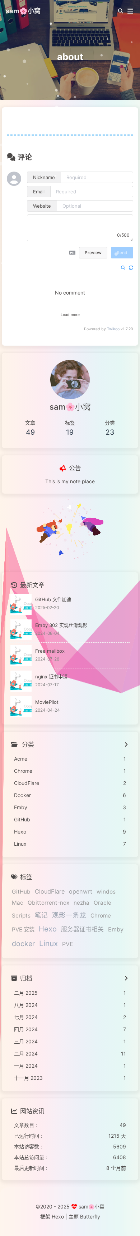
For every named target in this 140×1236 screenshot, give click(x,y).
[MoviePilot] (21, 706)
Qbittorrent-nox (48, 902)
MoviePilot (47, 702)
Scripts (21, 915)
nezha (81, 902)
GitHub (21, 891)
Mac (17, 902)
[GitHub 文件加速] (21, 604)
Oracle (102, 902)
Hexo (48, 928)
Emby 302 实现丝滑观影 (61, 625)
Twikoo (113, 329)
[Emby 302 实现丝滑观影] (21, 630)
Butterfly (90, 1216)
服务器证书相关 (82, 929)
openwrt (80, 891)
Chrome (100, 915)
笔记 (41, 915)
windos (106, 891)
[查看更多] (126, 745)
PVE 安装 (23, 929)
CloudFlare (50, 891)
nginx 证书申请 (51, 676)
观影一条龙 (69, 915)
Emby (115, 929)
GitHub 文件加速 (53, 599)
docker (23, 943)
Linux (48, 943)
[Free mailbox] (21, 655)
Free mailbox (50, 651)
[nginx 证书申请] (21, 681)
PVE (67, 944)
